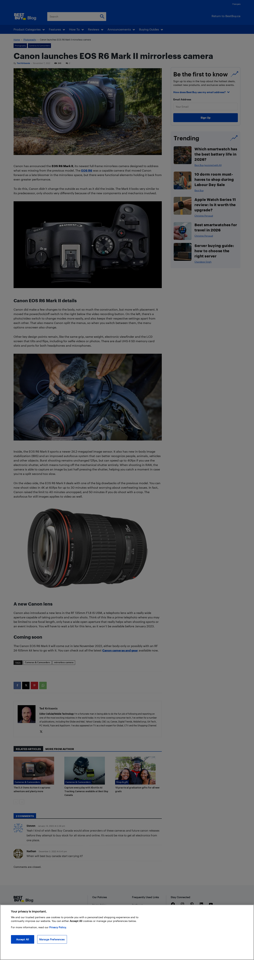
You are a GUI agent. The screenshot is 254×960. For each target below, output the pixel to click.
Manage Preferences (52, 939)
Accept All (22, 939)
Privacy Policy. (58, 927)
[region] (127, 932)
